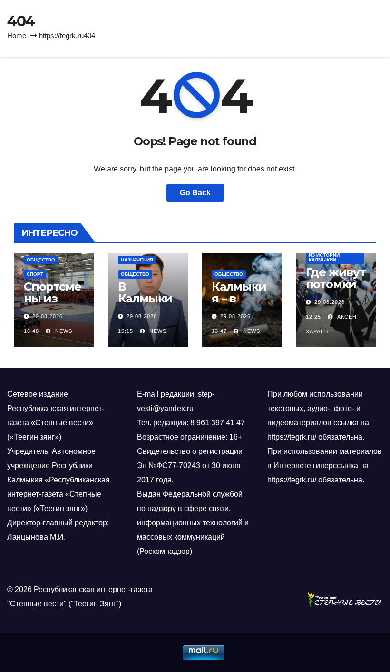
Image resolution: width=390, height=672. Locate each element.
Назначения (137, 259)
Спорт (35, 274)
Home (16, 35)
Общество (41, 259)
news (62, 331)
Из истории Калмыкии (324, 257)
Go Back (195, 193)
